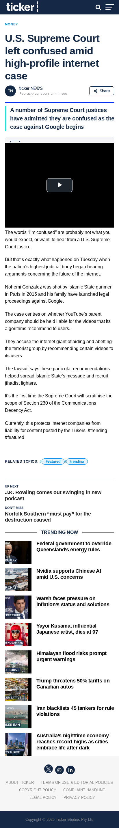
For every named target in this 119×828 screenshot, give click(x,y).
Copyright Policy (37, 790)
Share (105, 91)
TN (10, 91)
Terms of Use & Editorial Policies (77, 782)
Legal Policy (43, 797)
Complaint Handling (84, 790)
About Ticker (20, 782)
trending (77, 461)
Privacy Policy (79, 797)
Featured (53, 461)
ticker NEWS (30, 88)
